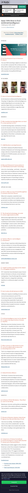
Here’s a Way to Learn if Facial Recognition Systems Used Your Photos (14, 192)
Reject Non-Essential (14, 490)
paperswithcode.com (6, 159)
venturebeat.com (5, 309)
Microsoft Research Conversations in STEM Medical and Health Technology (13, 165)
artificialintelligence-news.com (9, 258)
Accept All (14, 482)
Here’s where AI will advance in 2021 (12, 291)
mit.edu (3, 285)
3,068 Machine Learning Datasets (11, 145)
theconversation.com (6, 339)
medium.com (4, 112)
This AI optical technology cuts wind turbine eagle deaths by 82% (12, 214)
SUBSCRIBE (22, 6)
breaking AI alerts (9, 34)
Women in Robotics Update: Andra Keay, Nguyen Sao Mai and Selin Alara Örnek (14, 418)
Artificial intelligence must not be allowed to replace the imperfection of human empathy (14, 320)
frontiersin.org (5, 460)
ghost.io (3, 139)
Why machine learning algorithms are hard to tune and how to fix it (14, 122)
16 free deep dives (18, 32)
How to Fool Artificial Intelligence (11, 96)
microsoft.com (5, 182)
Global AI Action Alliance (9, 372)
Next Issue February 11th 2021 (12, 467)
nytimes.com (4, 207)
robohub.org (4, 433)
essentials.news (5, 74)
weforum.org (4, 391)
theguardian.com (5, 366)
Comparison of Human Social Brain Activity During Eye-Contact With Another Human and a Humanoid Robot (14, 440)
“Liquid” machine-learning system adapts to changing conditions (14, 268)
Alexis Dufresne (10, 27)
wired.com (3, 411)
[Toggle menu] (25, 2)
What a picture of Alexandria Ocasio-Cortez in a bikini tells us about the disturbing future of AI (13, 347)
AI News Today (19, 34)
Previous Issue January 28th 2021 (12, 463)
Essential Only (14, 486)
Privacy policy (7, 478)
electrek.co (4, 233)
